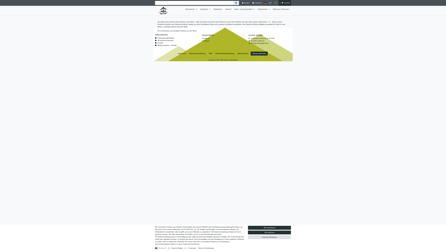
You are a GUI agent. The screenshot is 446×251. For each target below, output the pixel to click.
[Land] (265, 3)
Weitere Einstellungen (206, 248)
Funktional (192, 248)
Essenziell (162, 248)
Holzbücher (218, 9)
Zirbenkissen (190, 9)
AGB (210, 53)
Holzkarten (204, 9)
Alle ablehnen (269, 232)
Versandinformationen (165, 40)
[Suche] (236, 3)
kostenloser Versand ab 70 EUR (262, 38)
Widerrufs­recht (242, 53)
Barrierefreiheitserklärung (224, 53)
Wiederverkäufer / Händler (167, 45)
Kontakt (160, 43)
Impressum (197, 242)
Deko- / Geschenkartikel (243, 9)
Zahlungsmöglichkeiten (165, 38)
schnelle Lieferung (257, 41)
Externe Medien (177, 248)
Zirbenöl (228, 9)
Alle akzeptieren (269, 228)
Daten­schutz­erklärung (191, 244)
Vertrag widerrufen (259, 53)
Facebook (205, 38)
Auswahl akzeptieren (269, 237)
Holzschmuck (263, 9)
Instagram (205, 41)
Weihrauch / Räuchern (281, 9)
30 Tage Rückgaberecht (259, 43)
